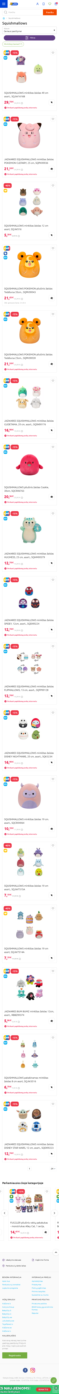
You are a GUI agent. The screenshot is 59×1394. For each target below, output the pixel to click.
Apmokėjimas (37, 1281)
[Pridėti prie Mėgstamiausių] (53, 53)
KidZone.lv (6, 1331)
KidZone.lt (6, 1304)
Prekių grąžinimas (39, 1288)
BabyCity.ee (7, 1317)
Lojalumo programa (10, 1288)
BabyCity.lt (6, 1310)
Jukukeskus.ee (8, 1321)
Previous (5, 1213)
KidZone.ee (7, 1328)
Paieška (50, 12)
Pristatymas (36, 1285)
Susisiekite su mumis (40, 1295)
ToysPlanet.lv (7, 1324)
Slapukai (35, 1313)
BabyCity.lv (6, 1314)
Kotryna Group (8, 1307)
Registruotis (15, 1355)
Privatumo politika (39, 1304)
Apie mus (6, 1281)
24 (52, 1168)
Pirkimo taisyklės (38, 1291)
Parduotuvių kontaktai (11, 1285)
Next (54, 1213)
